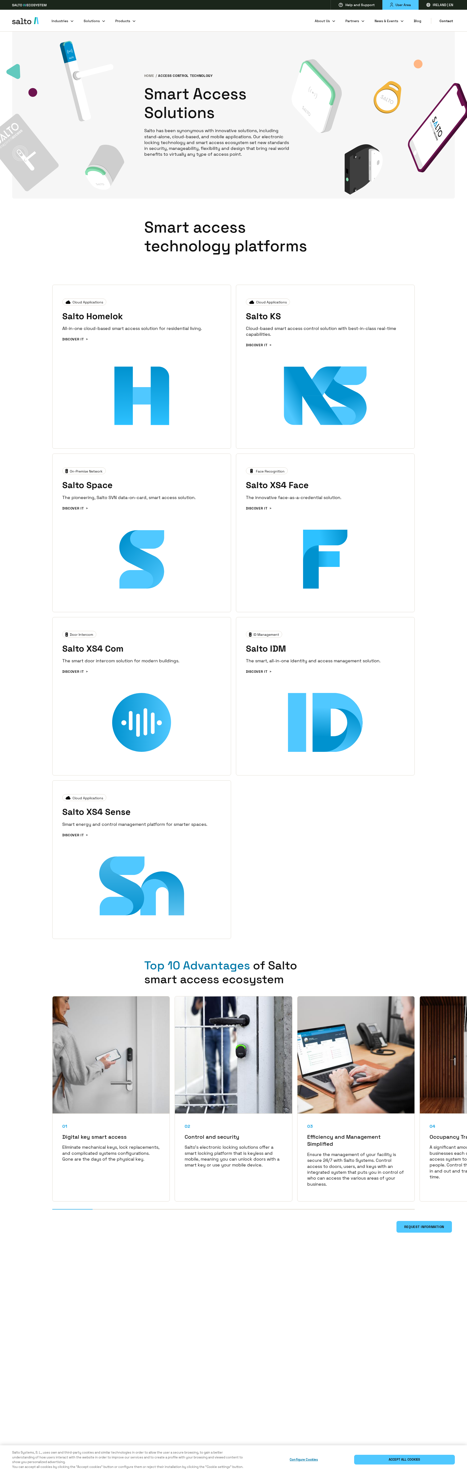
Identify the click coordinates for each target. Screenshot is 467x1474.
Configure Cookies (304, 1459)
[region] (233, 1459)
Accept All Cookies (404, 1459)
